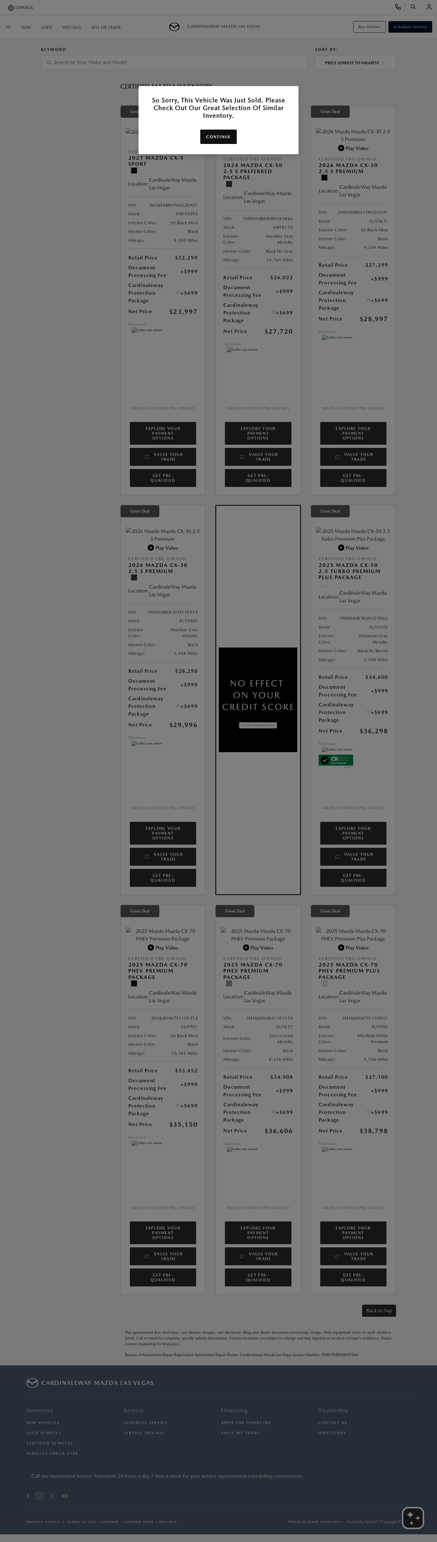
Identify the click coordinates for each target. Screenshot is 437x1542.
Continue (218, 136)
